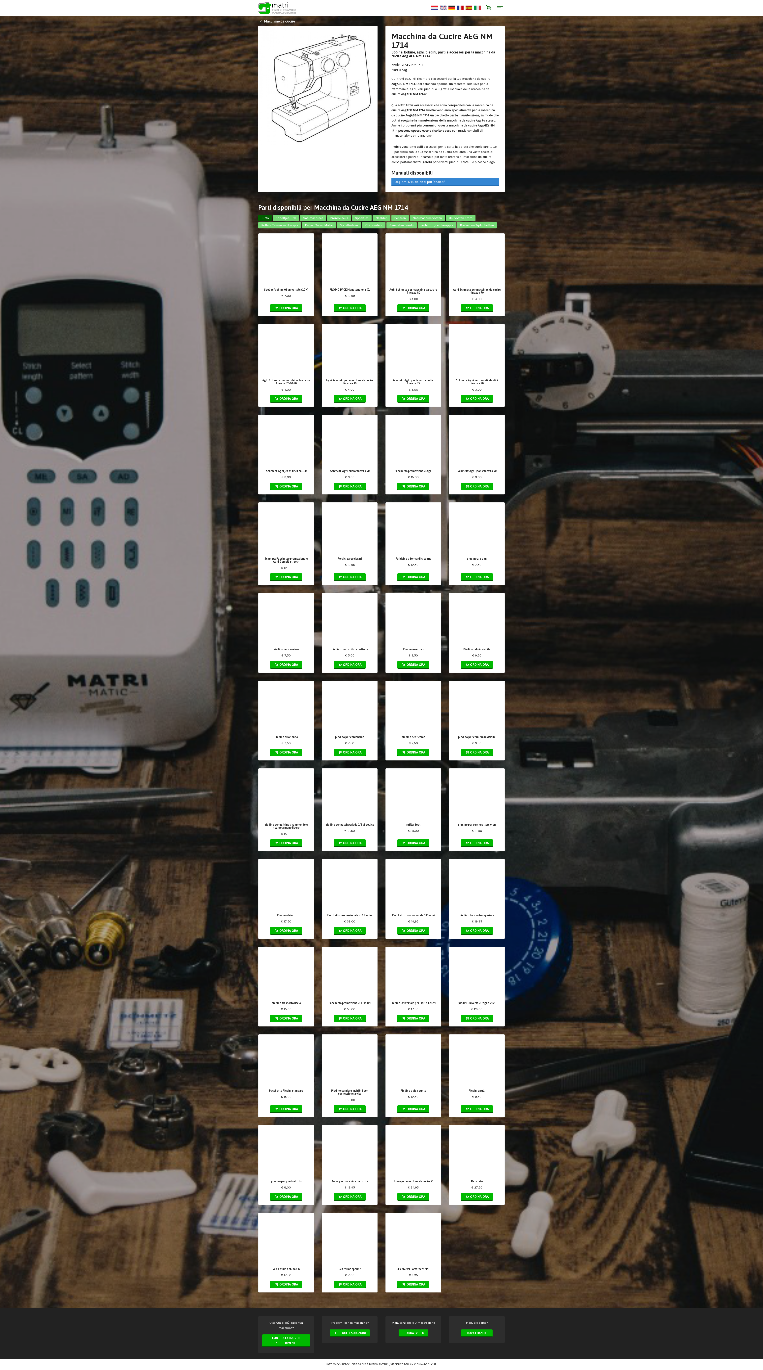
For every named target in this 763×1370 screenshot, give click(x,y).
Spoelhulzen (349, 225)
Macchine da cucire (279, 21)
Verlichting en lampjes (437, 225)
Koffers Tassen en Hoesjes (279, 225)
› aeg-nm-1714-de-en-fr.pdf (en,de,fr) (419, 182)
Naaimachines (313, 218)
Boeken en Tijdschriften (477, 225)
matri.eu (384, 1364)
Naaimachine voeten (427, 218)
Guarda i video (413, 1333)
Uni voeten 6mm (461, 218)
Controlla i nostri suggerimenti (286, 1340)
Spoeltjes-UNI (286, 218)
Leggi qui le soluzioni (350, 1333)
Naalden (381, 218)
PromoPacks (339, 218)
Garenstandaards (401, 225)
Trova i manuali (477, 1333)
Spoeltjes (362, 218)
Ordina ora (288, 308)
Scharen (400, 218)
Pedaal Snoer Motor (319, 225)
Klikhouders (373, 225)
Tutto (265, 218)
